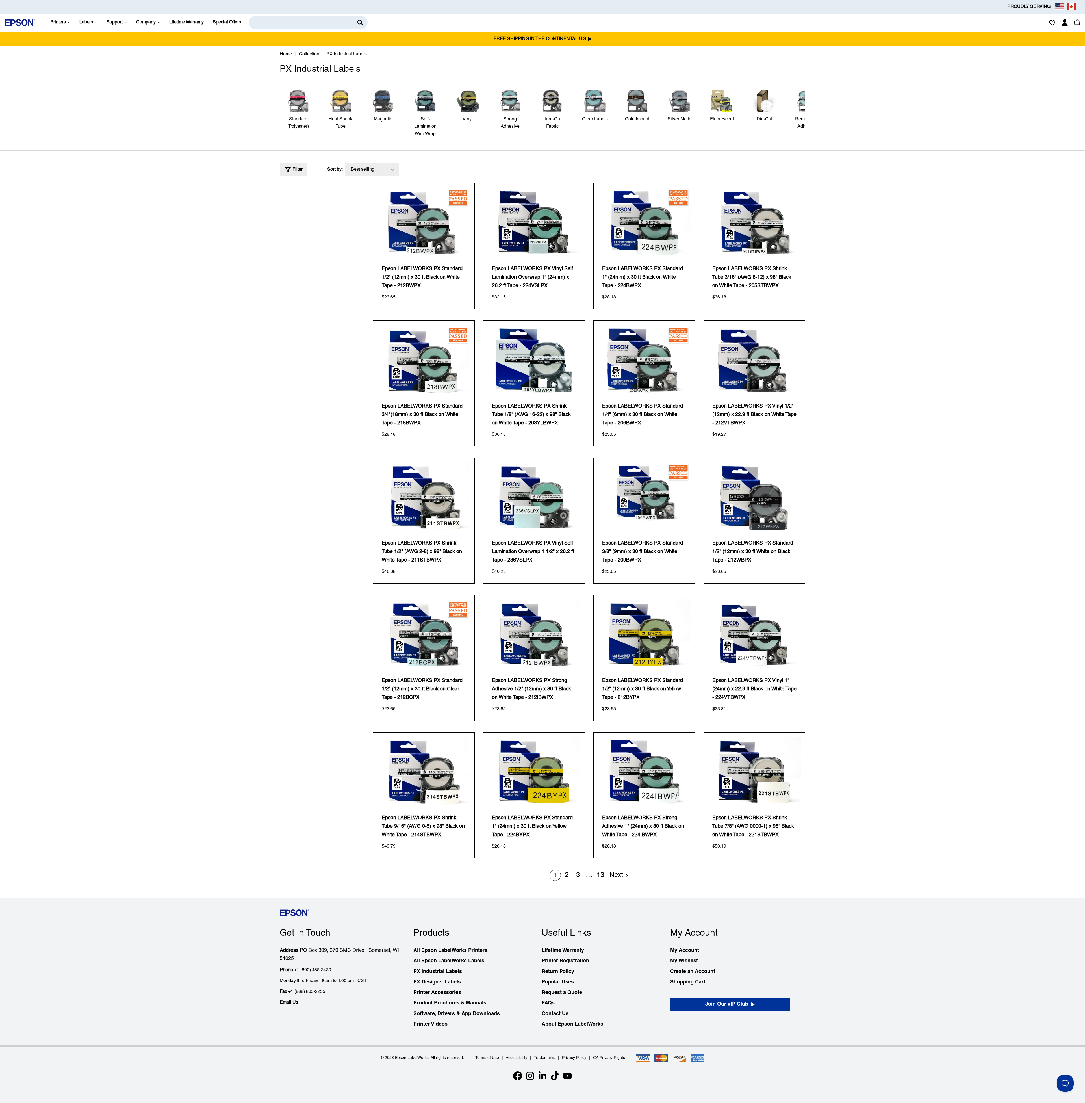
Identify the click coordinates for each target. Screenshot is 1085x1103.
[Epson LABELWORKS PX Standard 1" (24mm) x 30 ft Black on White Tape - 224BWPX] (644, 222)
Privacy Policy (574, 1058)
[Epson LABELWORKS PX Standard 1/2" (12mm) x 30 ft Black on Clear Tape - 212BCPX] (423, 634)
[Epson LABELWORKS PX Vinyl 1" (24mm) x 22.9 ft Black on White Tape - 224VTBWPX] (754, 634)
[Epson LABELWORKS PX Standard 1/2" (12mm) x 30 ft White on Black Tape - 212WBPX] (754, 497)
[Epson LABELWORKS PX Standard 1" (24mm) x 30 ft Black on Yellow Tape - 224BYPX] (534, 771)
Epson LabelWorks (412, 1058)
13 (600, 875)
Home (286, 54)
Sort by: (335, 170)
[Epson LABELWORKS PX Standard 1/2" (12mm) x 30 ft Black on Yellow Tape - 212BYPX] (644, 634)
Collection (309, 54)
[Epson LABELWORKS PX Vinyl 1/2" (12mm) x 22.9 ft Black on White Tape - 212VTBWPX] (754, 360)
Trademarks (544, 1058)
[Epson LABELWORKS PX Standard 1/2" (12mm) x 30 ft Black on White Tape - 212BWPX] (423, 222)
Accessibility (516, 1058)
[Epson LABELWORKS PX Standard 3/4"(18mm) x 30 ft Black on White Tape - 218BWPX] (423, 360)
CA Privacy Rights (609, 1058)
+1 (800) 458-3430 (312, 970)
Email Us (289, 1002)
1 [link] (555, 876)
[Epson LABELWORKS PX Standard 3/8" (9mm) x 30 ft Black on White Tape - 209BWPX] (644, 497)
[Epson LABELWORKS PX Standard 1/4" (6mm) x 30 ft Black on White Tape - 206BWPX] (644, 360)
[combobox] (308, 22)
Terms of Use (487, 1058)
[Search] (360, 22)
